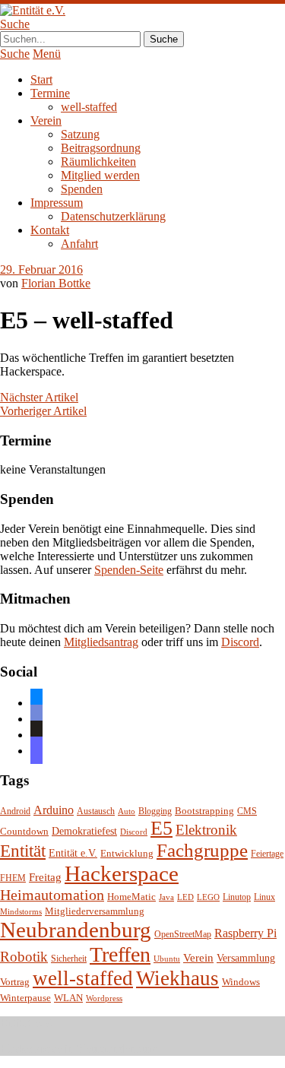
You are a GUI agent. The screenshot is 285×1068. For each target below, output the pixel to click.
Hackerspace (122, 873)
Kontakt (49, 229)
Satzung (80, 134)
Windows (241, 982)
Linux (264, 897)
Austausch (96, 811)
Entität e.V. (73, 853)
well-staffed (89, 106)
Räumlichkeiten (98, 161)
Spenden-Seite (128, 569)
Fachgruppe (202, 850)
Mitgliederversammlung (94, 911)
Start (41, 79)
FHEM (13, 878)
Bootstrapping (204, 811)
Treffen (120, 954)
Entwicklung (127, 853)
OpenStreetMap (182, 935)
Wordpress (104, 998)
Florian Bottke (55, 283)
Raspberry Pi (245, 933)
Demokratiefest (84, 831)
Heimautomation (52, 894)
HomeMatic (131, 897)
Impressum (56, 202)
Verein (46, 120)
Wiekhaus (177, 978)
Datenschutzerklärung (113, 216)
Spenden (82, 188)
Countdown (24, 831)
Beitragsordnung (101, 147)
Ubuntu (167, 959)
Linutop (237, 897)
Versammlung (246, 958)
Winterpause (25, 997)
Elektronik (206, 830)
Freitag (45, 877)
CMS (247, 811)
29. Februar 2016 (41, 269)
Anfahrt (79, 243)
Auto (126, 811)
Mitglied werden (100, 175)
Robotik (24, 957)
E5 (161, 828)
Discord (240, 641)
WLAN (68, 998)
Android (15, 811)
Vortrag (15, 981)
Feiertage (267, 854)
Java (166, 897)
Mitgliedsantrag (101, 641)
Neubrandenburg (75, 929)
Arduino (53, 809)
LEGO (208, 897)
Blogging (155, 811)
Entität (23, 850)
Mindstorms (21, 912)
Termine (50, 93)
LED (185, 897)
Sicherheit (69, 959)
